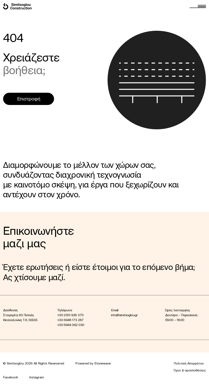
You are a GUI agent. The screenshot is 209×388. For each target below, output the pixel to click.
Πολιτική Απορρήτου (189, 363)
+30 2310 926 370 (70, 315)
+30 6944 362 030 (70, 325)
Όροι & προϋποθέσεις (190, 370)
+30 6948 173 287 (70, 320)
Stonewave (102, 363)
